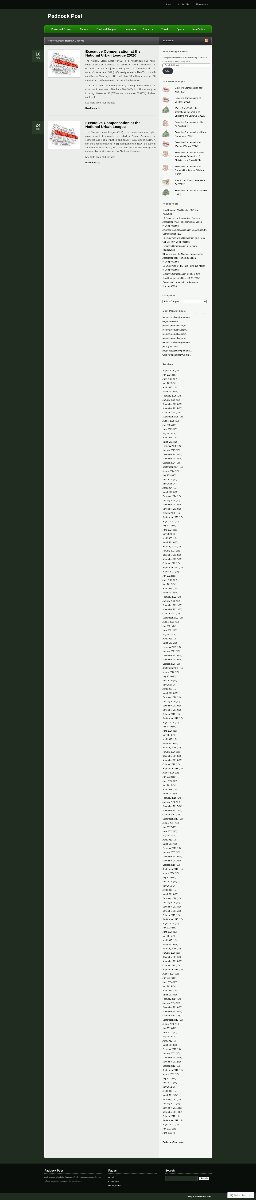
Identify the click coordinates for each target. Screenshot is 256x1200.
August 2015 (168, 923)
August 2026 (168, 370)
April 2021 (167, 639)
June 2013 (167, 1032)
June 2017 (167, 831)
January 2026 (169, 400)
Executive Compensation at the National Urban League (113, 125)
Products (148, 29)
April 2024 (167, 488)
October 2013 (168, 1015)
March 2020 (168, 693)
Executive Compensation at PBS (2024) (181, 274)
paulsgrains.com (170, 346)
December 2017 (170, 806)
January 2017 (169, 852)
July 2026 (167, 375)
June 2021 (167, 630)
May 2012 (167, 1087)
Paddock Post (65, 16)
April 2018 (167, 789)
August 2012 (168, 1074)
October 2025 (168, 412)
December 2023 (170, 504)
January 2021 (169, 651)
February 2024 (169, 496)
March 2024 (168, 492)
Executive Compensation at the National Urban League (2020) (113, 53)
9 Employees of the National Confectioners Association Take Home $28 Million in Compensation (182, 258)
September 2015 (170, 919)
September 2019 (170, 718)
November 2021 (170, 609)
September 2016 (170, 869)
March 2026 (168, 391)
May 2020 (167, 685)
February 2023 (169, 546)
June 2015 (167, 932)
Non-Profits (198, 29)
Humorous (130, 29)
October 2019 (168, 714)
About (168, 4)
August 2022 (168, 572)
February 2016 (169, 898)
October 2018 (168, 764)
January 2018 (169, 802)
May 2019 (167, 735)
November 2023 (170, 509)
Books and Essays (61, 29)
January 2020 (169, 701)
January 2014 (169, 1003)
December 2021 (170, 605)
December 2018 (170, 756)
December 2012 (170, 1057)
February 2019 (169, 747)
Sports (180, 29)
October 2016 (168, 865)
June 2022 (167, 580)
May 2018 (167, 785)
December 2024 (170, 454)
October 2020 (168, 664)
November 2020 (170, 659)
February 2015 (169, 948)
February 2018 (169, 798)
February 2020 (169, 697)
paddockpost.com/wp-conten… (177, 317)
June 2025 (167, 429)
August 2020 (168, 672)
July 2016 (167, 877)
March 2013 (168, 1045)
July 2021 (167, 626)
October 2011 (168, 1116)
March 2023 (168, 542)
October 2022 (168, 563)
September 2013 (170, 1020)
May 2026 (167, 383)
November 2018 (170, 760)
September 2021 (170, 618)
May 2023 (167, 534)
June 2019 (167, 731)
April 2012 (167, 1091)
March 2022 (168, 592)
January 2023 (169, 551)
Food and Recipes (106, 29)
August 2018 (168, 773)
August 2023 (168, 521)
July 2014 (167, 978)
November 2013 (170, 1011)
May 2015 (167, 936)
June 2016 (167, 881)
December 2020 (170, 655)
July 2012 (167, 1078)
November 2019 (170, 710)
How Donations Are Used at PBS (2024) (181, 278)
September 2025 (170, 417)
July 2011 (167, 1129)
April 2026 (167, 387)
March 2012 (168, 1095)
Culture (84, 29)
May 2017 (167, 835)
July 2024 (167, 475)
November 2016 (170, 861)
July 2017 (167, 827)
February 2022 (169, 597)
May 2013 (167, 1036)
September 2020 (170, 668)
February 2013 (169, 1049)
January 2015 (169, 953)
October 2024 (168, 463)
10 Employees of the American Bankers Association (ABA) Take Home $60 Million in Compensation (182, 222)
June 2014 (167, 982)
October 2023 (168, 513)
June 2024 (167, 479)
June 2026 (167, 379)
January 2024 (169, 500)
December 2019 (170, 706)
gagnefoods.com (170, 321)
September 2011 (170, 1120)
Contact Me (183, 4)
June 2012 (167, 1083)
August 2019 (168, 722)
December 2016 (170, 856)
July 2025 (167, 425)
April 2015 (167, 940)
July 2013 (167, 1028)
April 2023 (167, 538)
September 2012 (170, 1070)
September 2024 (170, 467)
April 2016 (167, 890)
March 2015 (168, 944)
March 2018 (168, 793)
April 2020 (167, 689)
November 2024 (170, 458)
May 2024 (167, 484)
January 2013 (169, 1053)
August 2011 (168, 1124)
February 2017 (169, 848)
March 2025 (168, 442)
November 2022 (170, 559)
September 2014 (170, 969)
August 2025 (168, 421)
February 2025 (169, 446)
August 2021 (168, 622)
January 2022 (169, 601)
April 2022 (167, 588)
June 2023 (167, 530)
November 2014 (170, 961)
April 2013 (167, 1041)
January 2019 (169, 752)
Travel (164, 29)
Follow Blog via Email (175, 51)
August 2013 (168, 1024)
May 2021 (167, 634)
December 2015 (170, 907)
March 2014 (168, 995)
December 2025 (170, 404)
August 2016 (168, 873)
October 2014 (168, 965)
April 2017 (167, 840)
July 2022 (167, 576)
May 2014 (167, 986)
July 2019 (167, 726)
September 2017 (170, 819)
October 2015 (168, 915)
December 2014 (170, 957)
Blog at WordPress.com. (200, 1196)
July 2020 (167, 676)
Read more (91, 108)
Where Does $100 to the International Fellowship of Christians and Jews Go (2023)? (190, 112)
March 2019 (168, 743)
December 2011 (170, 1108)
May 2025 (167, 433)
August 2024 (168, 471)
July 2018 (167, 777)
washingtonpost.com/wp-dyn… (177, 355)
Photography (202, 4)
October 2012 (168, 1066)
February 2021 (169, 647)
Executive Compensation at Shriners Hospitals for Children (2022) (189, 170)
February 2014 (169, 999)
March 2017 (168, 844)
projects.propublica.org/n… (175, 325)
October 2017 (168, 814)
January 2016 (169, 902)
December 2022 (170, 555)
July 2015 (167, 928)
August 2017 (168, 823)
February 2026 (169, 396)
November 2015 (170, 911)
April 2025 (167, 437)
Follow (167, 71)
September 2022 (170, 567)
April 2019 (167, 739)
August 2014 (168, 974)
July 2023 (167, 525)
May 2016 (167, 886)
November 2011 (170, 1112)
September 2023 (170, 517)
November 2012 (170, 1062)
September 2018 (170, 768)
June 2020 (167, 680)
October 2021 (168, 613)
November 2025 (170, 408)
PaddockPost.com (173, 1142)
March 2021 (168, 643)
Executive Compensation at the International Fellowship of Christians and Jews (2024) (189, 156)
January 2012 (169, 1103)
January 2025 (169, 450)
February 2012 (169, 1099)
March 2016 (168, 894)
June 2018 (167, 781)
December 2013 (170, 1007)
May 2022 (167, 584)
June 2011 (167, 1133)
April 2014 (167, 990)
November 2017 (170, 810)
